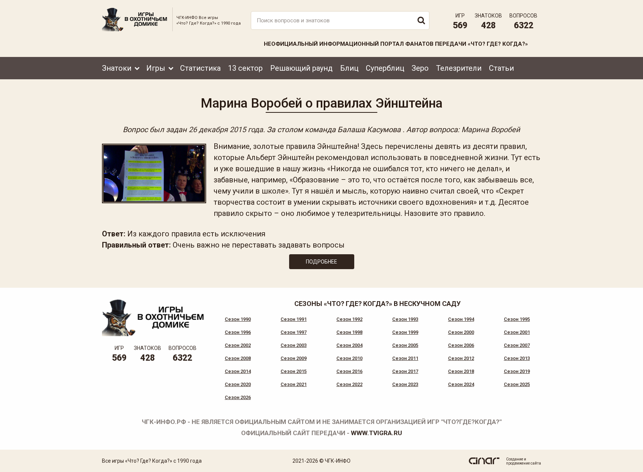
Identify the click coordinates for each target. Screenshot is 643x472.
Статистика (200, 68)
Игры (155, 68)
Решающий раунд (301, 68)
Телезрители (459, 68)
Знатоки (116, 68)
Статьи (501, 68)
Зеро (420, 68)
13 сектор (245, 68)
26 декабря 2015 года (226, 129)
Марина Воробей (490, 129)
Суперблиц (385, 68)
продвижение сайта (523, 463)
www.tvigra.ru (376, 433)
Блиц (349, 68)
